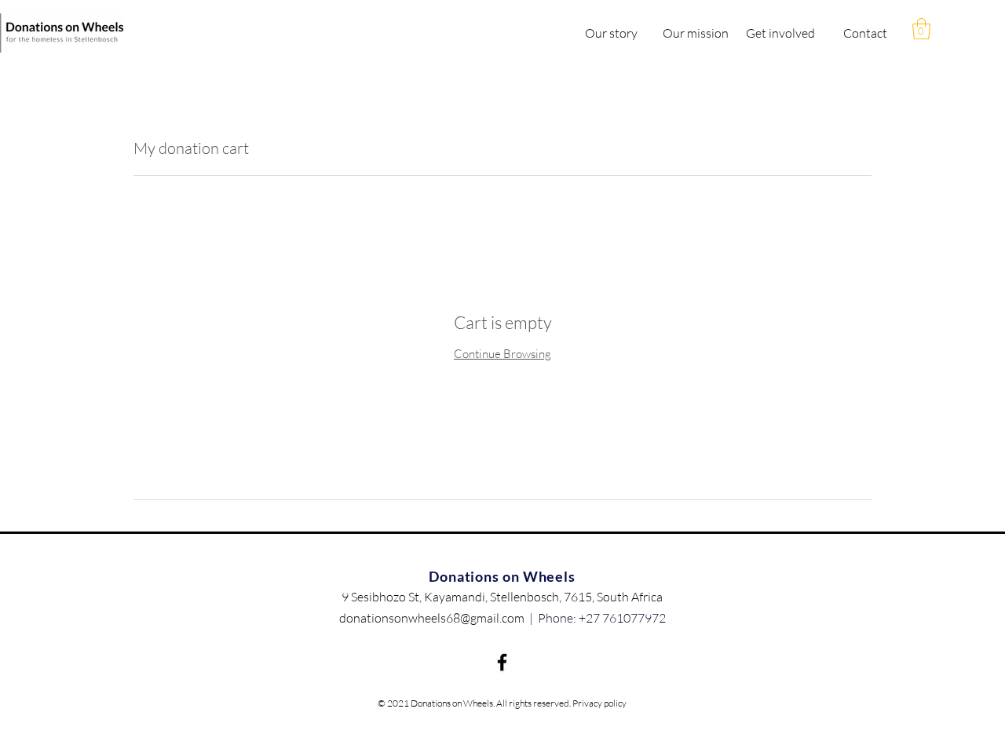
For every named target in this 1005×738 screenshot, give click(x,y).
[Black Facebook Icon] (502, 662)
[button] (921, 28)
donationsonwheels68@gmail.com (431, 618)
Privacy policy (599, 703)
